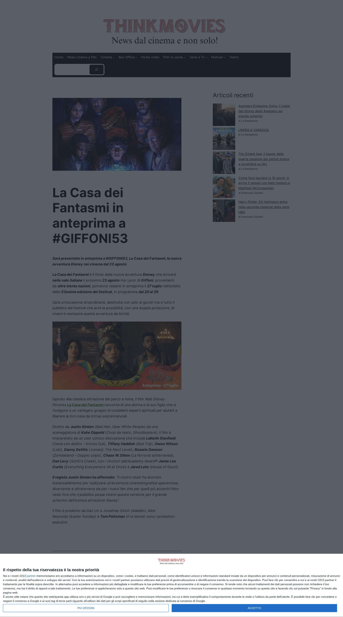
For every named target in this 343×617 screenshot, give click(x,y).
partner (31, 575)
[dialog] (171, 585)
